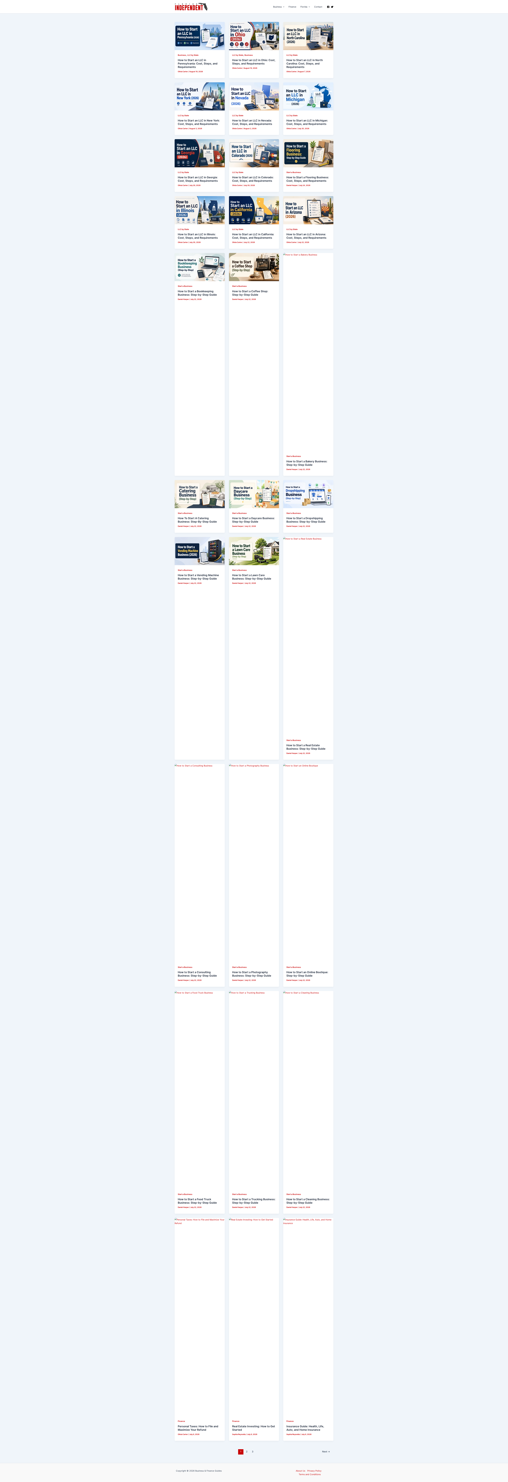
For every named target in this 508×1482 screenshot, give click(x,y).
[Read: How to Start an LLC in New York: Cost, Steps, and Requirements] (200, 96)
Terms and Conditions (310, 1474)
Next (326, 1451)
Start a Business (293, 172)
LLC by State (192, 55)
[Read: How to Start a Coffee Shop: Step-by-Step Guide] (254, 267)
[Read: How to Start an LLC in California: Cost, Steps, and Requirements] (254, 210)
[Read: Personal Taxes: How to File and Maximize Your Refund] (200, 1317)
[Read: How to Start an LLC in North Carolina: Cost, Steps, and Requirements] (308, 35)
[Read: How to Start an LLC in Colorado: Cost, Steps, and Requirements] (254, 153)
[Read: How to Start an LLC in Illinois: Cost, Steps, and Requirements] (200, 210)
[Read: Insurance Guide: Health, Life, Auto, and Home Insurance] (308, 1317)
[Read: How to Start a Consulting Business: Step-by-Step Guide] (200, 863)
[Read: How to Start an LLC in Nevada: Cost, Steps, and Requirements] (254, 96)
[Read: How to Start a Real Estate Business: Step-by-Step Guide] (308, 636)
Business (277, 6)
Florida (303, 6)
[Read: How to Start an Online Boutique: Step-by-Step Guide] (308, 863)
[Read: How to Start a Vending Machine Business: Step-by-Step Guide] (200, 550)
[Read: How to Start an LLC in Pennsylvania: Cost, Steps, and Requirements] (200, 35)
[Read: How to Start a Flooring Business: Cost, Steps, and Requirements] (308, 153)
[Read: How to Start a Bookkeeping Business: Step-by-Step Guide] (200, 267)
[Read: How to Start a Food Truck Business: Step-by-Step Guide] (200, 1090)
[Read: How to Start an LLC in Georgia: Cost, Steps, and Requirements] (200, 153)
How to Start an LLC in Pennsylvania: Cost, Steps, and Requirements (197, 64)
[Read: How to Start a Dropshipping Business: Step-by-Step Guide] (308, 494)
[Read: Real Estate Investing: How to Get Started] (254, 1317)
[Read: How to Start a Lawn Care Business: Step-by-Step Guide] (254, 550)
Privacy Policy (314, 1470)
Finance (292, 6)
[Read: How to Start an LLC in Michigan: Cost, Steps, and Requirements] (308, 96)
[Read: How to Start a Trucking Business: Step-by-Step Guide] (254, 1090)
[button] (283, 6)
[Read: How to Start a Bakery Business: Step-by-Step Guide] (308, 352)
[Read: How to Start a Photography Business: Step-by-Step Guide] (254, 863)
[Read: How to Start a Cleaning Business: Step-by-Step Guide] (308, 1090)
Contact (318, 6)
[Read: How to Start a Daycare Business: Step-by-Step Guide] (254, 494)
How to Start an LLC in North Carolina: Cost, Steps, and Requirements (304, 64)
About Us (300, 1470)
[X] (332, 7)
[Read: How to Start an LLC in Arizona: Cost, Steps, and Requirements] (308, 210)
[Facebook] (328, 7)
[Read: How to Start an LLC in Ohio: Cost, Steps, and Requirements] (254, 35)
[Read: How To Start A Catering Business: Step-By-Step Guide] (200, 494)
